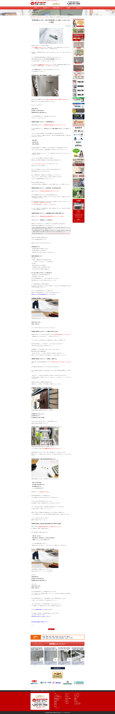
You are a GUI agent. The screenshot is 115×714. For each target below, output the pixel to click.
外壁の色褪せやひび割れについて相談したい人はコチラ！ (41, 616)
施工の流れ (67, 696)
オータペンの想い (76, 693)
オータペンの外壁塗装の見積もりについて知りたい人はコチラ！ (42, 609)
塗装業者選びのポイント (57, 698)
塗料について (67, 695)
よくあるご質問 (76, 696)
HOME (55, 693)
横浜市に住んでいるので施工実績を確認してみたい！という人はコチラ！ (43, 294)
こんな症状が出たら (57, 695)
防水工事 (55, 704)
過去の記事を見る (57, 668)
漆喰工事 (55, 706)
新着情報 (75, 698)
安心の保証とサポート (77, 695)
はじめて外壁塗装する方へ (58, 696)
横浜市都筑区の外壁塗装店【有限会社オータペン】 (40, 621)
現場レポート (67, 701)
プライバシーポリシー (77, 704)
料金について (67, 693)
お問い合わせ (76, 701)
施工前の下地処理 (68, 698)
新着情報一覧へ (51, 629)
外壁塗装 (55, 701)
